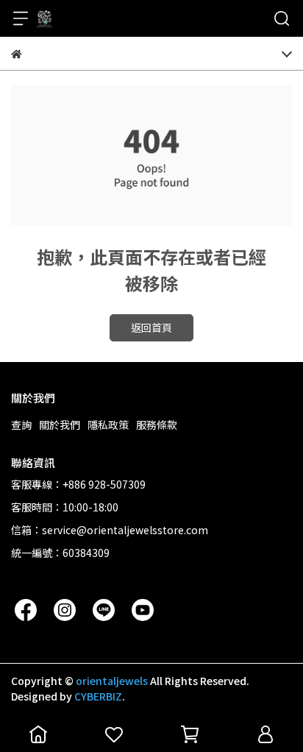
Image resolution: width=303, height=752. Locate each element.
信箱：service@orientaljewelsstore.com (109, 529)
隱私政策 (108, 424)
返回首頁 (151, 327)
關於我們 (59, 424)
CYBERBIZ (98, 696)
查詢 (21, 424)
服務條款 (156, 424)
